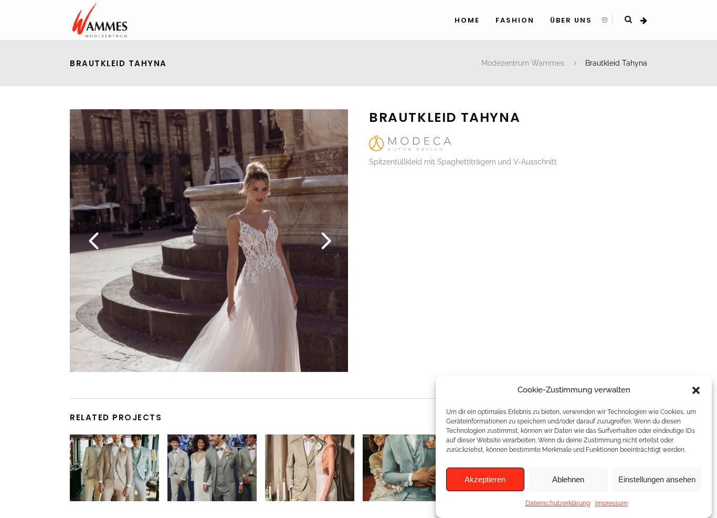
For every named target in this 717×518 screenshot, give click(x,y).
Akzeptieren (485, 479)
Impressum (611, 503)
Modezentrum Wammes (522, 63)
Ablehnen (568, 479)
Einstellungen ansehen (656, 479)
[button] (696, 390)
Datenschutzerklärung (557, 503)
